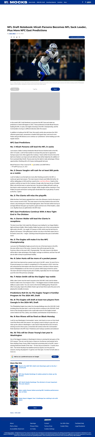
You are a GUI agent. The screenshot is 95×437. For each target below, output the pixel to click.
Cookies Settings (49, 429)
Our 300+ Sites (64, 423)
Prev (14, 89)
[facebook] (82, 2)
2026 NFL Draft (41, 2)
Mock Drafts (32, 2)
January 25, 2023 (22, 166)
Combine (59, 2)
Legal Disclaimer (80, 426)
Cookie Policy (64, 426)
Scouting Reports (51, 2)
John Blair (12, 33)
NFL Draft (17, 412)
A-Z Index (33, 429)
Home (12, 412)
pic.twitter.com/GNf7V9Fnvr (41, 164)
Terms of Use (48, 426)
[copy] (19, 37)
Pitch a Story (13, 426)
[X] (85, 2)
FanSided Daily (79, 423)
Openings (33, 423)
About (12, 423)
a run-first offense (44, 181)
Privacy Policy (34, 426)
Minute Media (10, 432)
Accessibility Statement (17, 429)
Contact (46, 423)
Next (55, 89)
